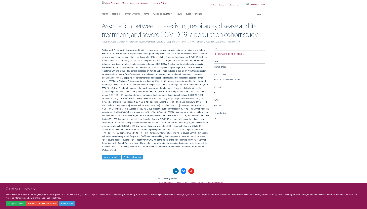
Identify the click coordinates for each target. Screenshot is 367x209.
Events (198, 13)
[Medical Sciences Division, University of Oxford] (127, 177)
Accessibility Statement (216, 182)
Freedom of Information (166, 182)
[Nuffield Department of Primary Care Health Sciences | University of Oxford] (134, 2)
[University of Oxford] (253, 4)
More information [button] (111, 157)
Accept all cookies (16, 203)
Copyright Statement (198, 182)
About (105, 13)
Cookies (213, 5)
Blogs (188, 13)
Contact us (222, 5)
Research (116, 13)
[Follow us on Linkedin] (176, 171)
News (179, 13)
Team (146, 13)
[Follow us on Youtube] (191, 171)
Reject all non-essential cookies (42, 203)
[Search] (263, 14)
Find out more (67, 203)
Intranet (231, 5)
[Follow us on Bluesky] (184, 171)
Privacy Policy (182, 182)
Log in (239, 5)
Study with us (132, 13)
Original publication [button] (132, 157)
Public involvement (162, 13)
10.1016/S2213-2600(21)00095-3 (229, 53)
